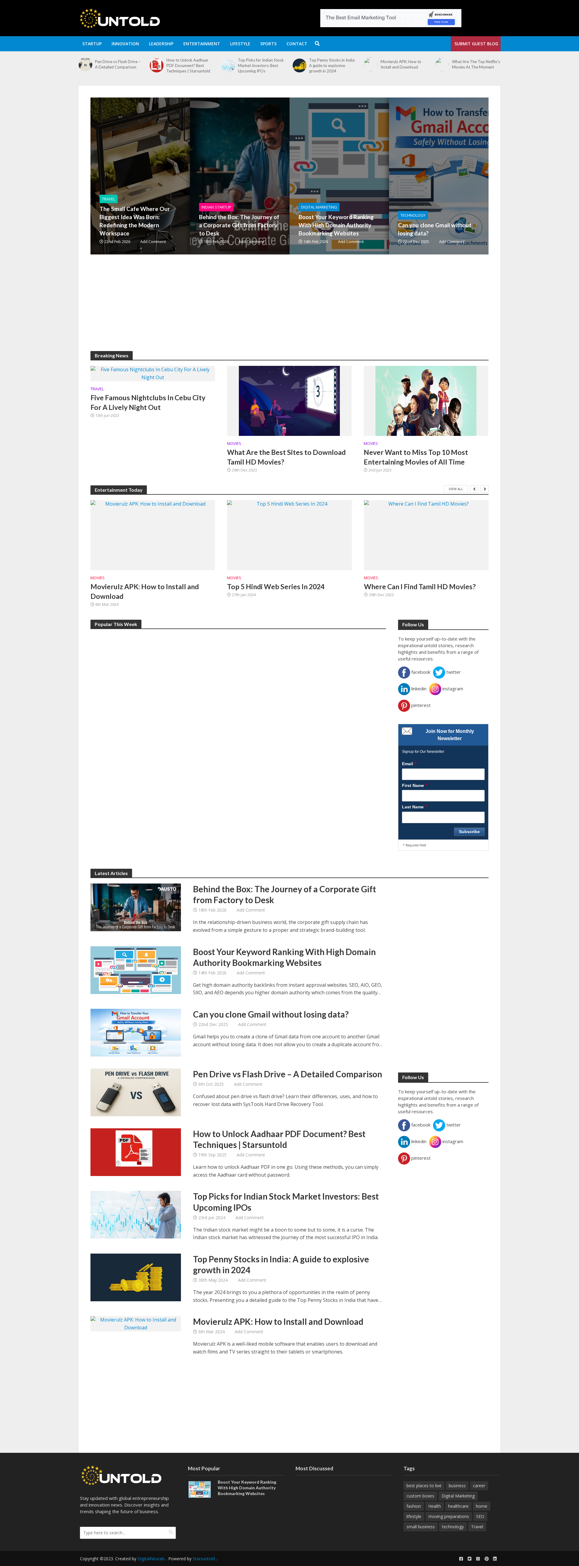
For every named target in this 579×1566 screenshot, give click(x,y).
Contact (296, 43)
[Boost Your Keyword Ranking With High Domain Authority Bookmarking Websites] (372, 175)
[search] (171, 1532)
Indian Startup (216, 207)
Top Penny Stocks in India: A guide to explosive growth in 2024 (261, 65)
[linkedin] (495, 1559)
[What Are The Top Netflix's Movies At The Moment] (371, 64)
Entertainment (201, 43)
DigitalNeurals (151, 1558)
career (479, 1485)
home (481, 1506)
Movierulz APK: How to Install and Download (329, 64)
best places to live (424, 1485)
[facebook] (461, 1559)
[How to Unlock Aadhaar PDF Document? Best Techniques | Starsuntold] (85, 65)
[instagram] (478, 1559)
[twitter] (469, 1559)
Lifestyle (240, 43)
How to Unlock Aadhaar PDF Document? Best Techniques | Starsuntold (117, 65)
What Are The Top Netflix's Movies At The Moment (405, 64)
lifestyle (414, 1516)
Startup (92, 43)
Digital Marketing (319, 207)
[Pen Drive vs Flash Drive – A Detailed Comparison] (135, 1091)
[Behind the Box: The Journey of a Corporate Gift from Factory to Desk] (273, 175)
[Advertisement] (271, 309)
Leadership (161, 43)
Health (434, 1506)
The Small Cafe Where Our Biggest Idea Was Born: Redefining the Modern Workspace (475, 68)
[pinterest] (486, 1559)
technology (453, 1526)
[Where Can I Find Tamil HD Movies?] (426, 535)
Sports (268, 43)
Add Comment (153, 241)
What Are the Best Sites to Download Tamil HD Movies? (286, 457)
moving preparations (449, 1516)
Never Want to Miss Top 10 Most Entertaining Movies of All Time (416, 457)
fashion (414, 1506)
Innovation (125, 43)
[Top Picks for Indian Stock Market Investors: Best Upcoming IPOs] (156, 65)
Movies (234, 443)
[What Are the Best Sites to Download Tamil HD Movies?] (289, 400)
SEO (480, 1516)
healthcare (458, 1506)
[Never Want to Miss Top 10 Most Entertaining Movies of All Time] (425, 400)
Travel (108, 199)
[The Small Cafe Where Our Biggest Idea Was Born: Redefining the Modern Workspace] (442, 68)
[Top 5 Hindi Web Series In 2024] (289, 535)
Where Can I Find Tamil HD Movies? (420, 586)
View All (456, 489)
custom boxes (420, 1496)
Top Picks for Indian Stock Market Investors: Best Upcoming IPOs (189, 65)
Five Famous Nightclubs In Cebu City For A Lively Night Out (147, 402)
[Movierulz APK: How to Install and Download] (299, 64)
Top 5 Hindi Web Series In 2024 (275, 586)
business (457, 1485)
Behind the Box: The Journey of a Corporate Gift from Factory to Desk (239, 225)
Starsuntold (204, 1558)
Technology (413, 215)
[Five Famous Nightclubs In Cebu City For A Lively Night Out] (152, 373)
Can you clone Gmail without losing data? (434, 229)
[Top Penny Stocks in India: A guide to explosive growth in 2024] (228, 65)
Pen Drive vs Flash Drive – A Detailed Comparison (287, 1074)
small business (421, 1526)
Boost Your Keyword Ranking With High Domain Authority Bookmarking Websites (336, 225)
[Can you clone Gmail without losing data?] (472, 175)
